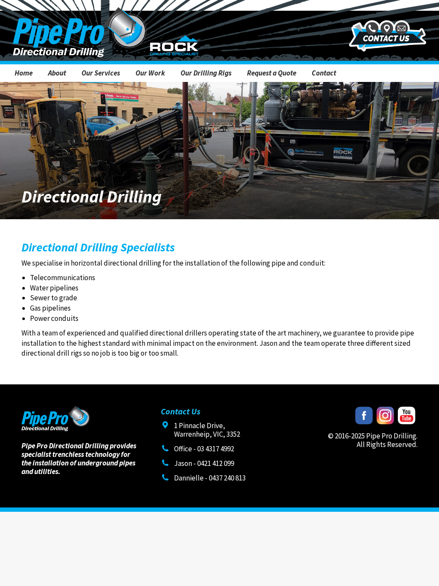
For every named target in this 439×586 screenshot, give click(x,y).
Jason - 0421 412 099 (204, 463)
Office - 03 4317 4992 (204, 448)
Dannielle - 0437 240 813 (210, 478)
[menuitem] (23, 73)
